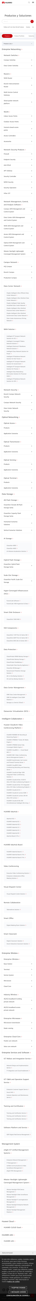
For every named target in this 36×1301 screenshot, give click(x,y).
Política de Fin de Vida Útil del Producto (14, 27)
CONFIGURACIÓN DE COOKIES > (18, 1295)
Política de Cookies (13, 1281)
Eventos (28, 27)
